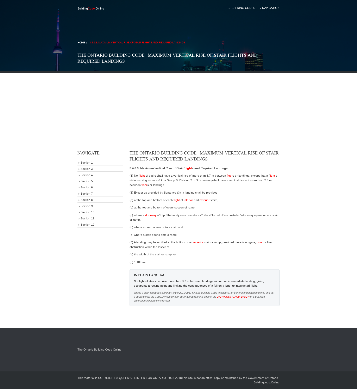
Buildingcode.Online (266, 382)
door (260, 242)
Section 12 (87, 224)
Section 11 (87, 218)
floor (230, 175)
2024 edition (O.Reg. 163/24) (233, 296)
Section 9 (87, 206)
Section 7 (87, 193)
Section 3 (87, 168)
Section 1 (87, 162)
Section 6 (87, 187)
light (189, 168)
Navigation (271, 8)
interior (188, 200)
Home (81, 42)
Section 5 (87, 181)
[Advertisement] (178, 102)
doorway (150, 215)
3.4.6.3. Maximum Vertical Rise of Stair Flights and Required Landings (137, 42)
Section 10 (87, 212)
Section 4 (87, 175)
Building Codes (243, 8)
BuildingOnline (90, 8)
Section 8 (87, 199)
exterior (204, 200)
